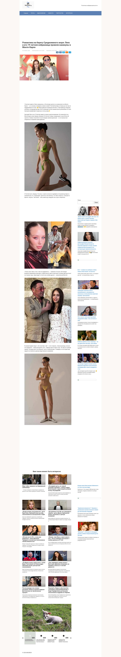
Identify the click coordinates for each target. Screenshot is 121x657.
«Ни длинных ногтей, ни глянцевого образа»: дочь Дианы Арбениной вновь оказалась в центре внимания (59, 514)
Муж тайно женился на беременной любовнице (33, 486)
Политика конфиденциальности (89, 5)
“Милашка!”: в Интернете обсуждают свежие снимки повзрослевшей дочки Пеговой (88, 533)
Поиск (79, 200)
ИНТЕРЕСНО (69, 13)
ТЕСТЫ (33, 13)
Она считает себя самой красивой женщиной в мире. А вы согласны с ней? (87, 318)
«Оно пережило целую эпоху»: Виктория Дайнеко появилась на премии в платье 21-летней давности (58, 565)
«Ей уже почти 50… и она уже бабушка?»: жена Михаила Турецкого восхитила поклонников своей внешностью (33, 539)
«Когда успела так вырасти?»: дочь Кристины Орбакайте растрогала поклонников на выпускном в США (33, 513)
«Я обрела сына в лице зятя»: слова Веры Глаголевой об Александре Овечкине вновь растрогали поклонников (33, 565)
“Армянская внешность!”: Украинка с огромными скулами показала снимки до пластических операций (88, 509)
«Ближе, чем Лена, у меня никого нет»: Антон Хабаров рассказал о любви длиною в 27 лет (58, 538)
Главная (26, 13)
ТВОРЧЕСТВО (59, 13)
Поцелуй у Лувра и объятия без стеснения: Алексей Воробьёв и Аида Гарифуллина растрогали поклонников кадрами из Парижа (59, 590)
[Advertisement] (60, 27)
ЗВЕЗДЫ (65, 50)
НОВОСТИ (50, 13)
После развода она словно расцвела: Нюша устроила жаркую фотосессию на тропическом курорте (33, 590)
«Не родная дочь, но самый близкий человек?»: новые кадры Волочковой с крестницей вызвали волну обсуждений (59, 488)
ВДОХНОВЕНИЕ (41, 13)
